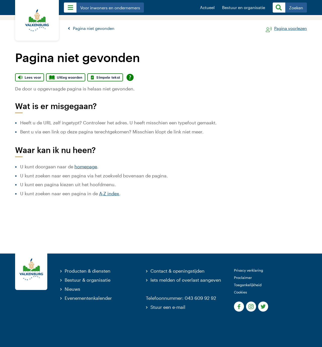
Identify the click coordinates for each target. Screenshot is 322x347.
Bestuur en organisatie (243, 8)
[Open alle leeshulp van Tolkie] (130, 77)
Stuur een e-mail (167, 307)
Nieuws (72, 289)
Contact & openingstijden (177, 271)
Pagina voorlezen (290, 28)
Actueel (207, 8)
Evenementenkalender (88, 298)
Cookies (240, 292)
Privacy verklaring (248, 270)
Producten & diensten (87, 271)
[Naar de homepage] (37, 20)
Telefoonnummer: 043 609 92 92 (181, 298)
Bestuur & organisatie (87, 280)
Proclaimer (243, 277)
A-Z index (109, 193)
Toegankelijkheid (248, 285)
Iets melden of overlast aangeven (185, 280)
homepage (85, 166)
